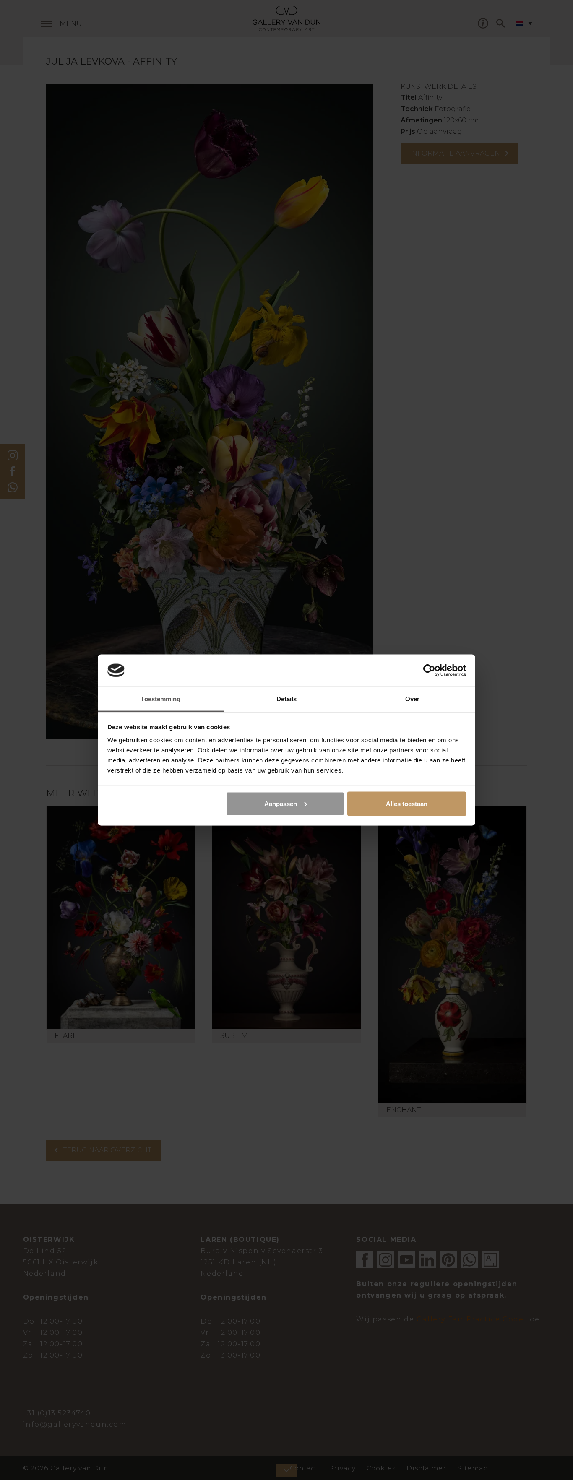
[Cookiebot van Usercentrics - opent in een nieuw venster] (429, 670)
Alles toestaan (406, 803)
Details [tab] (286, 698)
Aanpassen (280, 803)
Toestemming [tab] (160, 698)
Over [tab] (412, 698)
